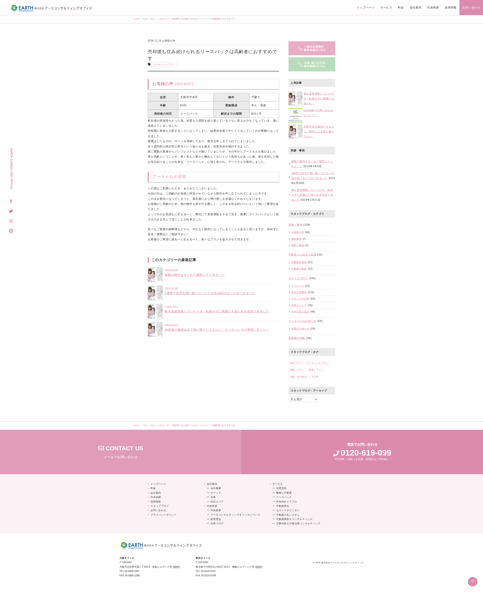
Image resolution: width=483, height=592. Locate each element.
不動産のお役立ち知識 (302, 254)
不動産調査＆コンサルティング (294, 519)
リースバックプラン (164, 64)
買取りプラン (297, 370)
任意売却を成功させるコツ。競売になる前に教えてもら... (319, 131)
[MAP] (176, 566)
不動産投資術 (299, 262)
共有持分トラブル (286, 501)
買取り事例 (297, 245)
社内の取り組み (300, 311)
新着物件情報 (296, 338)
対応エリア (217, 501)
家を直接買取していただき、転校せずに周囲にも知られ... (319, 98)
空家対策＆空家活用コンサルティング (298, 523)
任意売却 (281, 488)
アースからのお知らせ (302, 320)
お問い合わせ (471, 7)
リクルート (297, 285)
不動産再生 (282, 506)
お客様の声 (163, 19)
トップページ (366, 7)
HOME (136, 19)
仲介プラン (296, 363)
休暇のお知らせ (300, 328)
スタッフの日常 (300, 298)
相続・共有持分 (298, 376)
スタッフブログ (298, 278)
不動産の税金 (299, 268)
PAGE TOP (472, 581)
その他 (314, 376)
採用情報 (451, 7)
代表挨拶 (433, 7)
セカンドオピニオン (288, 510)
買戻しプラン (316, 370)
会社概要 (216, 488)
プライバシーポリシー (164, 514)
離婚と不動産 (284, 492)
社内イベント (299, 305)
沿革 (213, 497)
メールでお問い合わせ (121, 452)
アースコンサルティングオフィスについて (235, 514)
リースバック (284, 497)
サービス (386, 7)
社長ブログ (217, 523)
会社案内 (415, 7)
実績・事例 (148, 19)
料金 (401, 7)
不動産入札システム (288, 514)
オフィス (216, 492)
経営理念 (216, 519)
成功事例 (296, 238)
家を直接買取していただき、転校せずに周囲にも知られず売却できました (312, 194)
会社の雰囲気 (299, 292)
